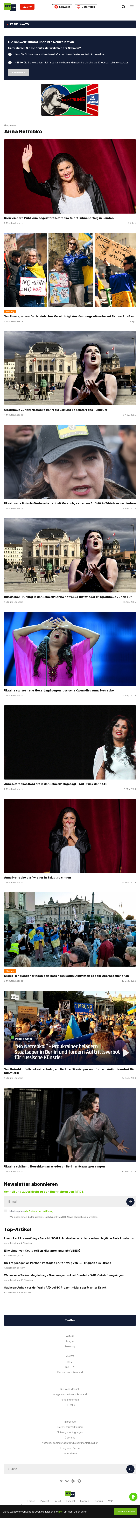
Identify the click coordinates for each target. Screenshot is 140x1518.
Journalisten (70, 1453)
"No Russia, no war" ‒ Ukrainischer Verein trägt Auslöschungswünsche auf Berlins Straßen (69, 316)
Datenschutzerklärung (70, 1426)
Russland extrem (70, 1399)
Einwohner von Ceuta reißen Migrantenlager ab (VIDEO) (42, 1250)
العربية (58, 1501)
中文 (110, 1501)
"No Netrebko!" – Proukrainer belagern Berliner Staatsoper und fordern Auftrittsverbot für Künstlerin (69, 1071)
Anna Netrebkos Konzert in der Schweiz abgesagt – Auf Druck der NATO (56, 784)
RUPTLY (70, 1366)
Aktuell (70, 1335)
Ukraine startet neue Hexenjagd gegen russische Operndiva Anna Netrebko (59, 690)
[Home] (10, 7)
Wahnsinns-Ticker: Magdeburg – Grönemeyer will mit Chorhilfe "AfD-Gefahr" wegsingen (64, 1275)
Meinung (70, 1346)
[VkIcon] (67, 1481)
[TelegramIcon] (61, 1481)
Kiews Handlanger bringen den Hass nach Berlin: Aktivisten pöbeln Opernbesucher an (66, 976)
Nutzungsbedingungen (70, 1432)
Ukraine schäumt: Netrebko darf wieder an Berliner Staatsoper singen (54, 1166)
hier (60, 1511)
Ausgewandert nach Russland (70, 1394)
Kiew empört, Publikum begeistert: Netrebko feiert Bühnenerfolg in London (59, 218)
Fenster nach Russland (70, 1372)
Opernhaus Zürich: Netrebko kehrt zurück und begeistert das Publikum (55, 410)
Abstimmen (18, 72)
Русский (44, 1501)
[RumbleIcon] (73, 1481)
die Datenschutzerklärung (39, 1211)
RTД (70, 1361)
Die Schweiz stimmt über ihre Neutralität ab (41, 42)
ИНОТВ (70, 1356)
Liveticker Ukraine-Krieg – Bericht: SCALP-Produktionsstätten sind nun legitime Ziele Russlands (69, 1238)
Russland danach (70, 1389)
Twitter (70, 1320)
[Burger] (132, 7)
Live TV (27, 6)
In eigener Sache (70, 1448)
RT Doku (70, 1404)
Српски (99, 1501)
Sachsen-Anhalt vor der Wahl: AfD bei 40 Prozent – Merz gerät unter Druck (55, 1287)
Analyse (70, 1341)
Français (84, 1501)
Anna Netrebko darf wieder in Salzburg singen (37, 877)
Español (70, 1501)
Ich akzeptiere (31, 1211)
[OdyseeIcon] (79, 1481)
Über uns (70, 1437)
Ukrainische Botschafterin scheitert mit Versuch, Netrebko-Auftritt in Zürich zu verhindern (70, 503)
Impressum (70, 1421)
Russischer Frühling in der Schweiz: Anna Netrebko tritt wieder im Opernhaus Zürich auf (68, 597)
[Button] (130, 1202)
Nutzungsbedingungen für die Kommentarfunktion (70, 1442)
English (31, 1501)
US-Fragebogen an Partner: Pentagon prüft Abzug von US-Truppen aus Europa (57, 1263)
